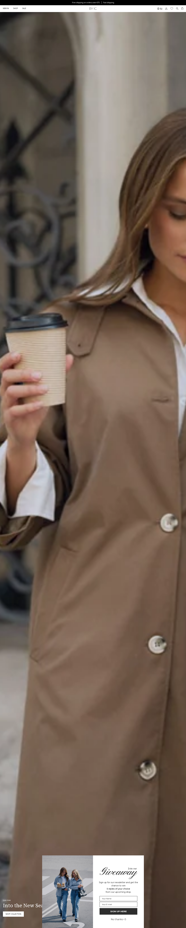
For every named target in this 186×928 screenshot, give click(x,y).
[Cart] (182, 9)
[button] (15, 8)
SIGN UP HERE (118, 911)
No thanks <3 (118, 919)
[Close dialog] (142, 858)
